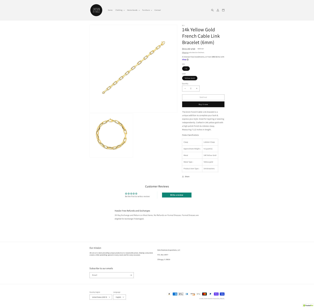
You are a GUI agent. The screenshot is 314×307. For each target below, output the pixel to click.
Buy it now (203, 104)
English (118, 297)
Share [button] (187, 176)
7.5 (186, 68)
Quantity (185, 84)
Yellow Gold (190, 78)
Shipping (185, 52)
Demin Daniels (208, 298)
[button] (120, 10)
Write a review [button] (176, 195)
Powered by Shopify (218, 298)
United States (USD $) (99, 297)
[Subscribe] (131, 275)
